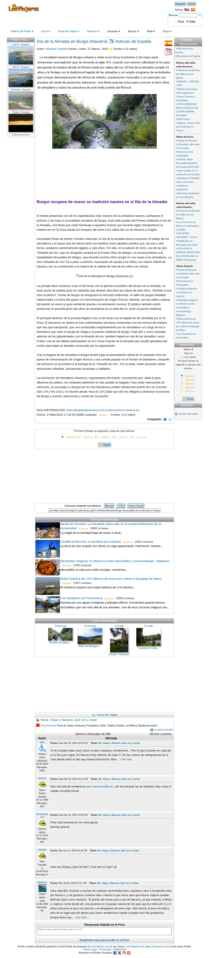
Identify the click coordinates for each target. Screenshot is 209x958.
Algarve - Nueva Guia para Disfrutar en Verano (188, 127)
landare (42, 778)
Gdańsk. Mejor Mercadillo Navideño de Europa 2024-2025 (187, 163)
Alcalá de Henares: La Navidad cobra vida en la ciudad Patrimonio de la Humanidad (187, 148)
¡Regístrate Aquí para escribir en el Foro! (104, 940)
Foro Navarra (48, 725)
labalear (42, 882)
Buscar (173, 15)
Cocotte (119, 626)
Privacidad (105, 949)
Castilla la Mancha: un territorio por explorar (90, 541)
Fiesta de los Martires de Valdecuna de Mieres (188, 74)
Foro (180, 21)
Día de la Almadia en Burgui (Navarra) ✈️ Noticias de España (94, 41)
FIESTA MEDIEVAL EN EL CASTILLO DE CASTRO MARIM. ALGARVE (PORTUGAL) (187, 111)
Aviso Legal (90, 949)
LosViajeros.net (135, 946)
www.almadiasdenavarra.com (85, 410)
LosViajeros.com (99, 946)
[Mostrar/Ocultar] (202, 36)
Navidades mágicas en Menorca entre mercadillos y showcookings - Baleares (114, 561)
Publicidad (119, 949)
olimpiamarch (42, 815)
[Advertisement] (104, 8)
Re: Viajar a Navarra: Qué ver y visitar (119, 743)
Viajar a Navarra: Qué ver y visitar (73, 720)
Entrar (191, 4)
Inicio (44, 31)
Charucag (60, 626)
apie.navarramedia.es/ (99, 786)
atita (42, 742)
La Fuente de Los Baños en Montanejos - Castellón (188, 226)
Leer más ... (128, 759)
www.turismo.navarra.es (123, 410)
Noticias (92, 31)
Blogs (166, 31)
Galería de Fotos (21, 31)
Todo (191, 21)
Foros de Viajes (67, 31)
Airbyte (42, 849)
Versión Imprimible (188, 413)
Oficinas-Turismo (56, 48)
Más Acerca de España (188, 56)
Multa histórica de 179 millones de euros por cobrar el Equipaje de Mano (111, 578)
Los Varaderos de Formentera (81, 598)
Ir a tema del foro (163, 729)
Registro (180, 4)
